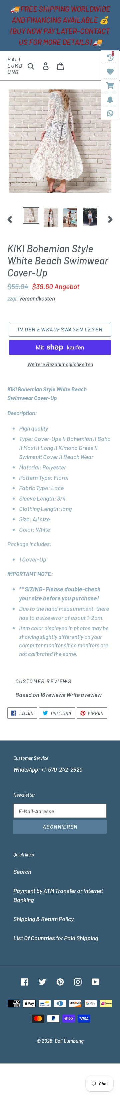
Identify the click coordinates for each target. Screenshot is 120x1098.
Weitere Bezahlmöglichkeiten (60, 364)
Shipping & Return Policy (43, 918)
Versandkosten (37, 298)
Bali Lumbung (15, 65)
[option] (31, 215)
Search (22, 871)
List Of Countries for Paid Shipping (55, 938)
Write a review (84, 694)
